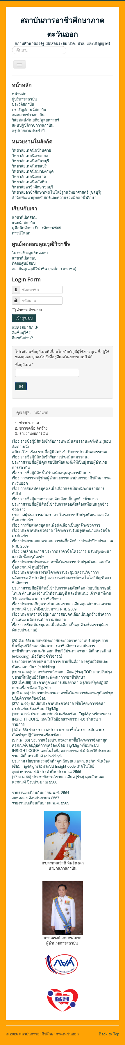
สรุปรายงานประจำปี (28, 130)
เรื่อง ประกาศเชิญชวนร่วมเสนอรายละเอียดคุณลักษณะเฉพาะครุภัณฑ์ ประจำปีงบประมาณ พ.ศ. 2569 (61, 606)
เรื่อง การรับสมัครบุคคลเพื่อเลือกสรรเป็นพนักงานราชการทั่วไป (58, 491)
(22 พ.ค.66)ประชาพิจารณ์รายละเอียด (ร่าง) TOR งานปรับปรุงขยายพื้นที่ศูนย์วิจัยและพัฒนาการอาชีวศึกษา (62, 674)
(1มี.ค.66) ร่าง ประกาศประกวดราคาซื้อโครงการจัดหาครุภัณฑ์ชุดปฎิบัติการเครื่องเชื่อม (58, 732)
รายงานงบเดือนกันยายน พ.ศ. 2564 (40, 792)
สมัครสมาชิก (23, 327)
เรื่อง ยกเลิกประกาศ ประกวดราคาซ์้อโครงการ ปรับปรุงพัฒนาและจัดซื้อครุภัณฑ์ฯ (61, 554)
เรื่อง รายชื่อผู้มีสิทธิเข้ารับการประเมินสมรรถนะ (50, 457)
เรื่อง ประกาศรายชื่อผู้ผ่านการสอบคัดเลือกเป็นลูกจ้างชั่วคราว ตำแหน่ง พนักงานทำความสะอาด (61, 617)
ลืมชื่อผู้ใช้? (21, 332)
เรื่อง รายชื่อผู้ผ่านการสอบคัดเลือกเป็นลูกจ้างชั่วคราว (55, 499)
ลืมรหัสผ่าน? (22, 337)
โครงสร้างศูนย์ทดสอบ (30, 252)
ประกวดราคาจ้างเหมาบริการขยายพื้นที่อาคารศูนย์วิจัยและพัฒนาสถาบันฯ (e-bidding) (60, 664)
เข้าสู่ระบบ (24, 318)
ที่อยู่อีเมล (24, 364)
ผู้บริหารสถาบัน (24, 99)
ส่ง (21, 386)
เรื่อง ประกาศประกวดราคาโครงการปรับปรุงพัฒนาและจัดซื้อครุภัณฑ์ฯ (61, 533)
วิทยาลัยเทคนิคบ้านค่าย (31, 150)
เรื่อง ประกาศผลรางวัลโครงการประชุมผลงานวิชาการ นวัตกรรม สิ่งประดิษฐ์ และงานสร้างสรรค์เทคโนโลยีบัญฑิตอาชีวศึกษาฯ (61, 577)
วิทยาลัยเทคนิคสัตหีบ (29, 181)
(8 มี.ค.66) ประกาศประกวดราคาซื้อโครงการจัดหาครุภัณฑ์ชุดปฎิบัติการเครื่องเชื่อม (62, 695)
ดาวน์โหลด (21, 233)
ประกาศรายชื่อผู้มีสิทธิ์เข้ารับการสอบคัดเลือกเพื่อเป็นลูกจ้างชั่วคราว (60, 507)
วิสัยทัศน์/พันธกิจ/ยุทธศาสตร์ (35, 120)
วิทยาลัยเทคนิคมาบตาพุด (32, 171)
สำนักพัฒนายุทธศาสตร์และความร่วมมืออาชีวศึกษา (54, 197)
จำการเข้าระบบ (29, 310)
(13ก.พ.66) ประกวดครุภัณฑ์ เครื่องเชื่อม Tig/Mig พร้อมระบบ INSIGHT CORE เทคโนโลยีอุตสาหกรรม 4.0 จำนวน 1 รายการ (61, 719)
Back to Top (109, 1034)
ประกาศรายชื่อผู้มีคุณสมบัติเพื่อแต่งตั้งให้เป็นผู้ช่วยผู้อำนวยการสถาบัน (59, 465)
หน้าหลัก (19, 93)
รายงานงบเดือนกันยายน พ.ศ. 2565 (40, 803)
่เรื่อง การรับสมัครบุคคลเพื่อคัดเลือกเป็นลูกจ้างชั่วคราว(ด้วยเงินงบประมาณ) (60, 627)
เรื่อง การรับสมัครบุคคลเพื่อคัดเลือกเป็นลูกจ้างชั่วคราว (56, 525)
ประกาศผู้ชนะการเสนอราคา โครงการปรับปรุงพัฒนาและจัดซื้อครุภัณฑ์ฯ (60, 517)
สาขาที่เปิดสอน (24, 217)
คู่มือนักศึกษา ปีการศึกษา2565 (36, 227)
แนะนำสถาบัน (23, 222)
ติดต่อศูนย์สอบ (23, 263)
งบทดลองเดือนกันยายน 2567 (35, 797)
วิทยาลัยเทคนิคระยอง (30, 155)
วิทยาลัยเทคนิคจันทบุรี (30, 160)
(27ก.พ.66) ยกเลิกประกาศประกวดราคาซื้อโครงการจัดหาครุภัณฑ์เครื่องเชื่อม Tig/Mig (58, 706)
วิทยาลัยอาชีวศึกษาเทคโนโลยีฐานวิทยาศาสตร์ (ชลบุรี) (56, 192)
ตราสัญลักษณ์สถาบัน (29, 109)
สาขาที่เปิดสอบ (24, 258)
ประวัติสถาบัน (23, 104)
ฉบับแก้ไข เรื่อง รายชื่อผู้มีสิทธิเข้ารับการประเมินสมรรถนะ (59, 451)
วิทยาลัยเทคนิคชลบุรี (29, 166)
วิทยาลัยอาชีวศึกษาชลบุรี (32, 187)
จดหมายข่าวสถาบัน (28, 114)
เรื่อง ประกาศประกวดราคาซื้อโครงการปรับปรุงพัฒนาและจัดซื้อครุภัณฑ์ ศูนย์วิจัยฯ (61, 564)
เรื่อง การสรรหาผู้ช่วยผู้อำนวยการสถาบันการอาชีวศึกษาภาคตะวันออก (61, 480)
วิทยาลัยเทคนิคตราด (29, 176)
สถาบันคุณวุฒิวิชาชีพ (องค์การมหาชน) (44, 268)
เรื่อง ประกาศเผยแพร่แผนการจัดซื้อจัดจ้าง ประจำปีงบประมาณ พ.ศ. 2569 (62, 543)
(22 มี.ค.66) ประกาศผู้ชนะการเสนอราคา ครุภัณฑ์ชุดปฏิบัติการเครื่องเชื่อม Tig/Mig (60, 685)
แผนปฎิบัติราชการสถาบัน (32, 125)
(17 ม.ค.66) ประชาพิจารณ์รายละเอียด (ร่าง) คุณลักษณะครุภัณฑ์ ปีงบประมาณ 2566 (58, 779)
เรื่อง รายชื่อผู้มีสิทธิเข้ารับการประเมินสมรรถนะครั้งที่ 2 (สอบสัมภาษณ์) (61, 444)
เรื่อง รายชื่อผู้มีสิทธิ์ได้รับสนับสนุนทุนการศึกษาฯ (51, 472)
